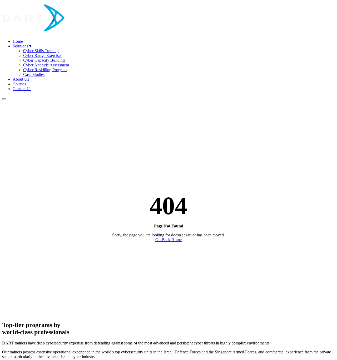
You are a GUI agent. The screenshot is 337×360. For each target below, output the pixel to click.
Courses (19, 84)
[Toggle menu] (4, 99)
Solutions (22, 46)
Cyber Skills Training (41, 50)
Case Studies (33, 74)
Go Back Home (168, 239)
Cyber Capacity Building (44, 60)
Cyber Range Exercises (42, 55)
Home (18, 41)
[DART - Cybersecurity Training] (33, 32)
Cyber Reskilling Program (45, 69)
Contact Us (22, 88)
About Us (21, 79)
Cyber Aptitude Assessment (46, 65)
